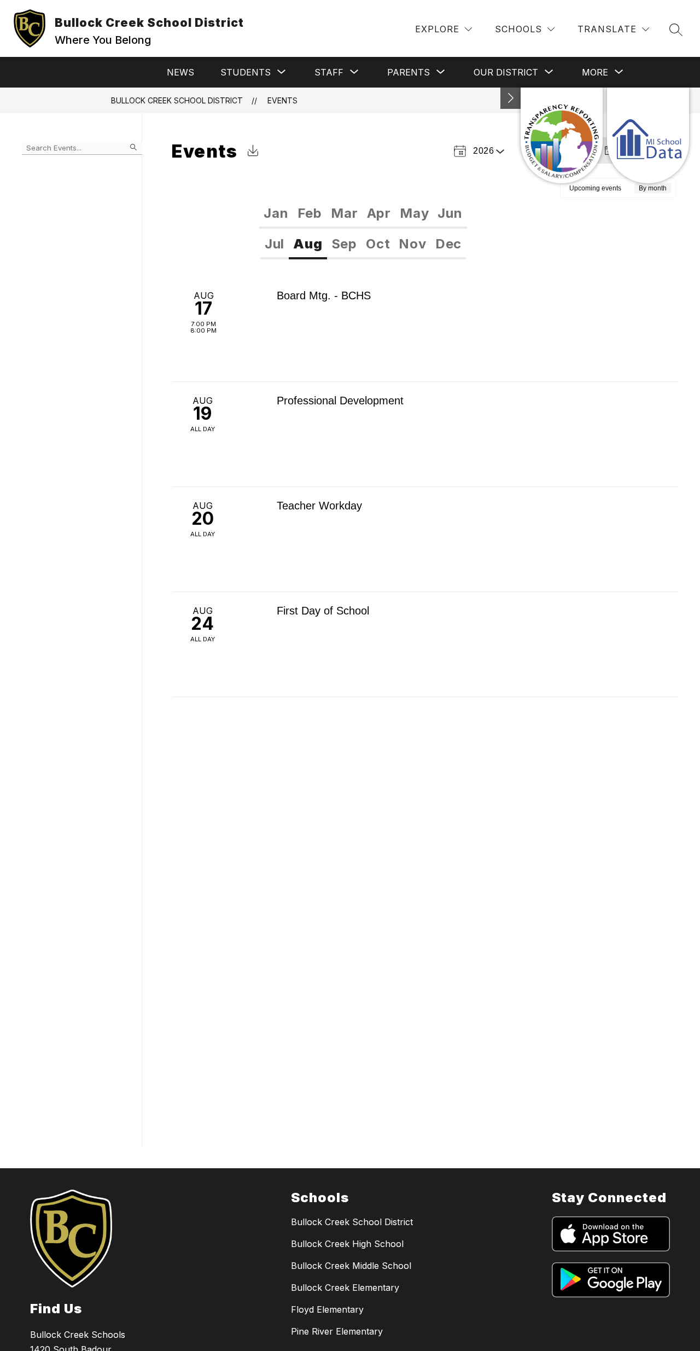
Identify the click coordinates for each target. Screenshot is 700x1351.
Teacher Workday (319, 505)
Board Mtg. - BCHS (324, 295)
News (180, 72)
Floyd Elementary (327, 1309)
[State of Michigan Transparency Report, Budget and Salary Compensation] (562, 135)
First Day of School (323, 610)
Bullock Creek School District (177, 100)
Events (282, 100)
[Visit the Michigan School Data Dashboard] (648, 135)
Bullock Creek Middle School (351, 1265)
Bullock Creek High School (347, 1243)
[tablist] (362, 213)
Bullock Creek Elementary (345, 1287)
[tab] (276, 213)
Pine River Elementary (337, 1331)
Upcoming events (595, 188)
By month (653, 188)
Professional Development (340, 400)
